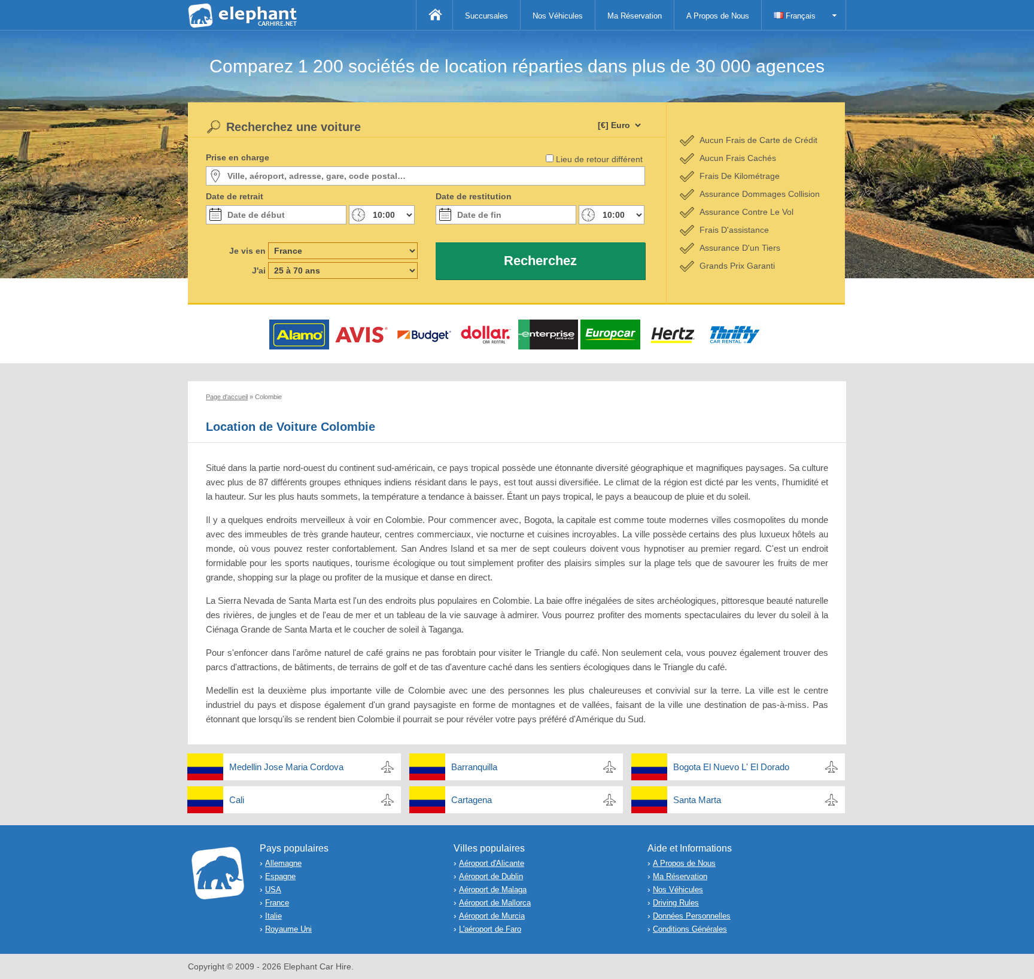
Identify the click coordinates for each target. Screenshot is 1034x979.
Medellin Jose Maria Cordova (286, 767)
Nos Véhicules (558, 15)
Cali (236, 800)
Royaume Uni (288, 929)
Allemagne (283, 863)
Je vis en (247, 251)
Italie (273, 915)
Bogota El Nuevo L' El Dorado (731, 767)
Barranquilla (474, 767)
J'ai (259, 270)
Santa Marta (697, 800)
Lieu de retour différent (599, 159)
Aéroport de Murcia (492, 915)
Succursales (486, 15)
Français (799, 15)
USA (273, 889)
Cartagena (471, 800)
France (277, 902)
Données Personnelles (692, 915)
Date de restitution (474, 196)
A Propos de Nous (717, 15)
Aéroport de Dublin (491, 876)
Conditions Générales (690, 929)
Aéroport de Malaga (493, 889)
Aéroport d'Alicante (491, 863)
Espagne (280, 876)
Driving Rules (676, 902)
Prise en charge (237, 157)
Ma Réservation (634, 15)
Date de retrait (234, 196)
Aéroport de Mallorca (495, 902)
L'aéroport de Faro (490, 929)
